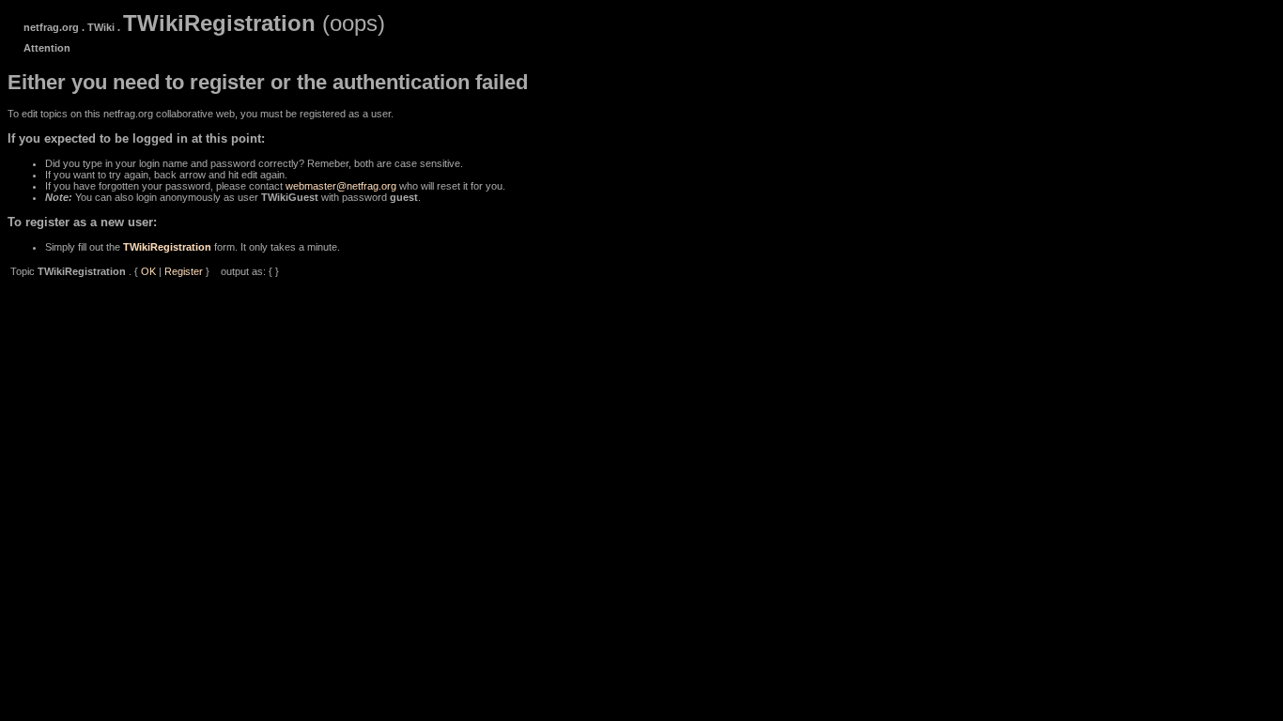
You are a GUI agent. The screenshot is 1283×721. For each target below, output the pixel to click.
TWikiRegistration (167, 247)
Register (183, 271)
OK (148, 271)
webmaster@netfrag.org (341, 186)
